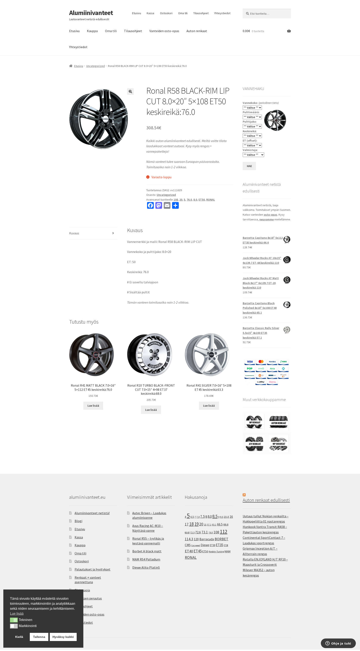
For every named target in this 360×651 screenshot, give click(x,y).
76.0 (189, 199)
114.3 (189, 539)
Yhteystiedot (222, 13)
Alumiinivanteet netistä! (92, 513)
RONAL (210, 199)
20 (180, 199)
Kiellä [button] (19, 636)
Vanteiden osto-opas (164, 31)
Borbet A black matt (146, 551)
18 (191, 524)
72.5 (192, 532)
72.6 (198, 532)
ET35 (219, 545)
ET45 (198, 550)
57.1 (209, 524)
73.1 (204, 532)
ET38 (226, 545)
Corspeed (195, 545)
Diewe (205, 545)
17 (187, 524)
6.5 (192, 517)
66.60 (187, 532)
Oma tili (183, 13)
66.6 (225, 524)
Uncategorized (95, 66)
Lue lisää (93, 405)
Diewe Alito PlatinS (146, 567)
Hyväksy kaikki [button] (63, 636)
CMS (188, 545)
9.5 (221, 516)
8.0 (195, 199)
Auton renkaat (196, 31)
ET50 (202, 199)
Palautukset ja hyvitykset (92, 569)
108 (176, 199)
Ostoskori (166, 13)
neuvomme (266, 219)
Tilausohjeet (201, 13)
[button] (130, 91)
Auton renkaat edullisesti (266, 500)
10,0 (226, 517)
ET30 (212, 545)
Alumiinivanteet (91, 13)
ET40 (189, 551)
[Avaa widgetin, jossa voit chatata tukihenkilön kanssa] (338, 643)
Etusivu (136, 13)
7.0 (198, 516)
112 (223, 531)
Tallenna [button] (39, 636)
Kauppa (92, 31)
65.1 (214, 524)
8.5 (215, 516)
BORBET (221, 539)
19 (196, 524)
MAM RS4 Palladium (146, 559)
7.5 (202, 516)
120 (196, 539)
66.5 (220, 524)
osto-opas (270, 214)
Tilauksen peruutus (88, 598)
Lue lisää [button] (17, 613)
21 (205, 524)
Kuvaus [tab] (74, 233)
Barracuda (206, 539)
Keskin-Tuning (216, 551)
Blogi (78, 521)
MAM (227, 551)
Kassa (150, 13)
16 (231, 516)
